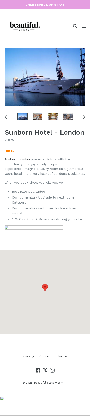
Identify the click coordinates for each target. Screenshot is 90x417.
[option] (22, 117)
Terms (62, 356)
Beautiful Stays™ (45, 382)
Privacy (28, 356)
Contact (45, 356)
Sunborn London (17, 159)
